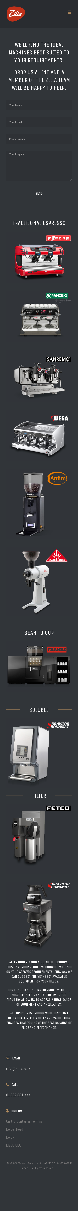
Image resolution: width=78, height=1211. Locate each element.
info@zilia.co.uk (18, 1068)
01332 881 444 (18, 1095)
